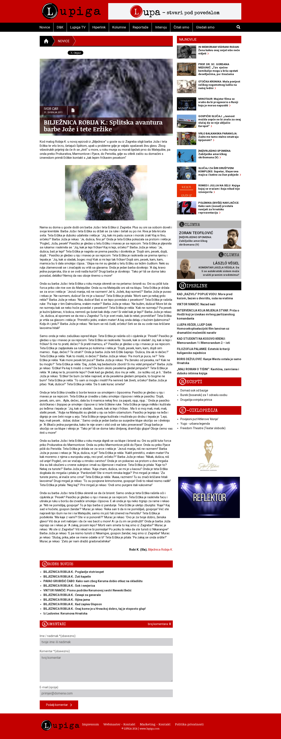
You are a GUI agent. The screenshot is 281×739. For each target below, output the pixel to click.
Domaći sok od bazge (194, 390)
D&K (60, 27)
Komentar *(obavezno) (55, 651)
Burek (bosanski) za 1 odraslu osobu (203, 395)
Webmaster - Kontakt (119, 724)
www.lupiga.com (149, 728)
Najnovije (187, 39)
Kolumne (119, 27)
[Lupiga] (71, 10)
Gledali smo (205, 27)
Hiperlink (99, 27)
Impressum (90, 724)
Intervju (161, 27)
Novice (44, 27)
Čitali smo (181, 27)
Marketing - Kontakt (155, 724)
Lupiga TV (78, 27)
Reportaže (140, 27)
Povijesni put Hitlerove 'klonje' (199, 419)
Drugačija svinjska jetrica (196, 399)
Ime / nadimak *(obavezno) (57, 636)
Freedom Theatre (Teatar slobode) (202, 428)
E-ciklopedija (198, 410)
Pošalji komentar (58, 704)
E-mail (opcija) (49, 687)
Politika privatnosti (189, 724)
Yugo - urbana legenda (195, 423)
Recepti (190, 382)
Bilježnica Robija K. (160, 549)
